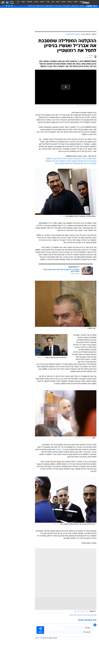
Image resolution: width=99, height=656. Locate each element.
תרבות (63, 1)
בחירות (69, 1)
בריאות (42, 1)
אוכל (48, 1)
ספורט (75, 1)
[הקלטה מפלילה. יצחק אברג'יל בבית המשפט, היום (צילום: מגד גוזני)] (65, 193)
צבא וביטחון (75, 6)
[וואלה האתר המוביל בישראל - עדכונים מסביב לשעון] (85, 3)
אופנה (23, 1)
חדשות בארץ (66, 6)
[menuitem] (74, 2)
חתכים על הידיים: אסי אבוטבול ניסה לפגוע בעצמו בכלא (75, 164)
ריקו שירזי (79, 615)
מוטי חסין (93, 615)
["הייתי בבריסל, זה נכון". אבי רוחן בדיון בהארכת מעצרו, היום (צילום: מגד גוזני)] (65, 501)
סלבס (57, 1)
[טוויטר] (6, 6)
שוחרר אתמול (61, 450)
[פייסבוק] (4, 6)
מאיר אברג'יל (72, 615)
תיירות (36, 1)
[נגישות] (2, 2)
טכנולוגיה (29, 1)
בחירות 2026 (40, 6)
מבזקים (82, 6)
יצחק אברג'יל (86, 615)
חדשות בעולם (49, 6)
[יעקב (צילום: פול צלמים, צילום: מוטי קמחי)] (65, 415)
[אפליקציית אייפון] (9, 6)
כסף (53, 1)
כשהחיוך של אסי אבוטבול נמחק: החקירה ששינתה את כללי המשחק (71, 161)
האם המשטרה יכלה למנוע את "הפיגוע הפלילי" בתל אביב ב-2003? (71, 159)
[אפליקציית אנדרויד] (12, 6)
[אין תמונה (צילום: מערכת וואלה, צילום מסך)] (65, 580)
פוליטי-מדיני (58, 6)
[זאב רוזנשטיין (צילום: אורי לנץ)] (65, 305)
